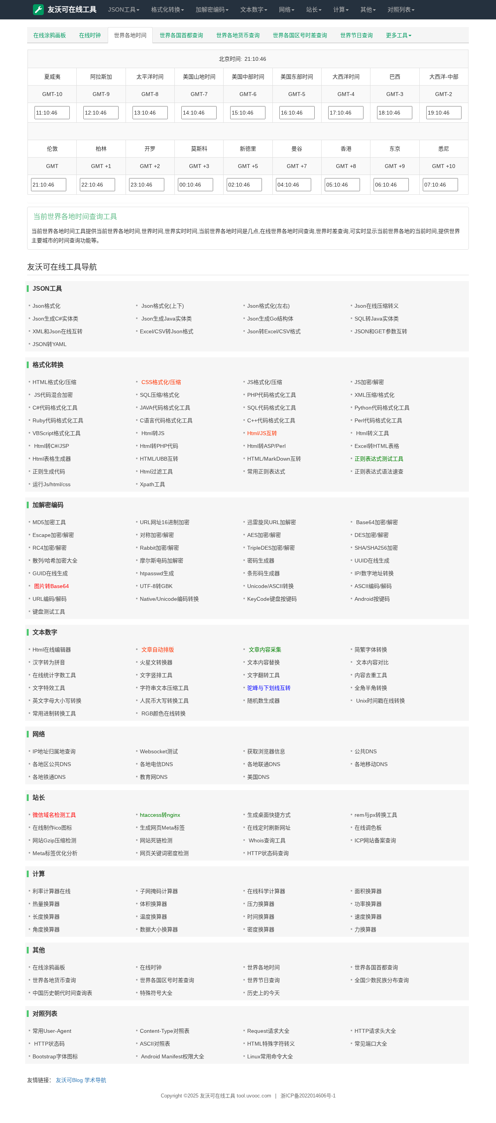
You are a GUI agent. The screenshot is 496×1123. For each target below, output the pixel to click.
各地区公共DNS (52, 764)
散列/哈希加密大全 (55, 560)
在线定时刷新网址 (269, 828)
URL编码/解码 (50, 599)
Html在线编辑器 (52, 649)
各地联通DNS (263, 764)
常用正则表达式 (266, 471)
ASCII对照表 (155, 1044)
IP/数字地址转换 (374, 573)
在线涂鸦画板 (49, 35)
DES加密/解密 (372, 535)
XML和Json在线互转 (58, 331)
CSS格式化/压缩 (160, 382)
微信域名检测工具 (54, 815)
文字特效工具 (49, 688)
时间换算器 (260, 917)
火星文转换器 (156, 662)
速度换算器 (368, 917)
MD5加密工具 (49, 522)
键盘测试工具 (49, 612)
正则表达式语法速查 (379, 471)
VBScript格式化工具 (57, 433)
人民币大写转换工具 (164, 701)
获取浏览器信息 (266, 751)
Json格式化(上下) (162, 306)
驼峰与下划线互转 (269, 688)
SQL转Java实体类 (377, 318)
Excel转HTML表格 (377, 446)
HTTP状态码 (49, 1044)
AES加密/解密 (264, 535)
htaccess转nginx (160, 815)
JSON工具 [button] (122, 9)
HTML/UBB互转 (159, 459)
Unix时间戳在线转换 (380, 701)
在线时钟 (90, 35)
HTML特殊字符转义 (271, 1044)
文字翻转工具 (263, 675)
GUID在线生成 (50, 573)
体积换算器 (153, 904)
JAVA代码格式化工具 (165, 408)
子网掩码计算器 (159, 891)
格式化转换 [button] (165, 9)
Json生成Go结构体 (270, 318)
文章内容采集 (264, 649)
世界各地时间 (130, 35)
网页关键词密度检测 (164, 853)
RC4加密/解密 (50, 548)
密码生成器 (260, 560)
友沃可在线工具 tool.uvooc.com (235, 1096)
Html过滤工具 (156, 471)
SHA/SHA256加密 (376, 548)
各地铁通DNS (49, 777)
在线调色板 (368, 828)
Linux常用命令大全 (270, 1056)
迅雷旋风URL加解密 (271, 522)
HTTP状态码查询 (268, 853)
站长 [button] (312, 9)
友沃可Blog (69, 1080)
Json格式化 (46, 306)
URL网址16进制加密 (164, 522)
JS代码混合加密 (53, 395)
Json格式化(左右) (268, 306)
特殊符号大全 (156, 993)
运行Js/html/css (52, 484)
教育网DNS (153, 777)
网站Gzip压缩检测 (54, 840)
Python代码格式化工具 (382, 408)
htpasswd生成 (157, 573)
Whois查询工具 (266, 840)
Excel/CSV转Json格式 (166, 331)
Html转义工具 (372, 433)
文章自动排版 (157, 649)
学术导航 (95, 1080)
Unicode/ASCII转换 (270, 586)
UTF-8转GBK (156, 586)
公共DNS (366, 751)
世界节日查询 (356, 35)
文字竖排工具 (156, 675)
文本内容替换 (263, 662)
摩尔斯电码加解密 (161, 560)
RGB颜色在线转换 (163, 713)
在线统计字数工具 (54, 675)
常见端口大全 (371, 1044)
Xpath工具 (152, 484)
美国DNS (258, 777)
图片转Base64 (51, 586)
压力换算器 (260, 904)
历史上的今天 (263, 993)
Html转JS (152, 433)
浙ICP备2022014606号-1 (308, 1096)
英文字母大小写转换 (57, 701)
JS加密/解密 (369, 382)
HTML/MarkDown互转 (274, 459)
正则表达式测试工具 (379, 459)
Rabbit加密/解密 (159, 548)
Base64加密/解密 (376, 522)
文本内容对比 (372, 662)
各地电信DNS (156, 764)
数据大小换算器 (159, 929)
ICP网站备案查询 (375, 840)
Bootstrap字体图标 (55, 1056)
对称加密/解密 (157, 535)
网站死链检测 (156, 840)
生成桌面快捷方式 (269, 815)
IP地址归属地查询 (54, 751)
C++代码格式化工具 (271, 420)
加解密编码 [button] (210, 9)
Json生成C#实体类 (55, 318)
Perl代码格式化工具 (378, 420)
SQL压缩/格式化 (159, 395)
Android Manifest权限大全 (172, 1056)
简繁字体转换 (371, 649)
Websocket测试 (159, 751)
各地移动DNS (371, 764)
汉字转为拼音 (49, 662)
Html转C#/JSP (51, 446)
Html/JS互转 (262, 433)
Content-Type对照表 (164, 1031)
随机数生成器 (263, 701)
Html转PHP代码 (159, 446)
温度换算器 (153, 917)
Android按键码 (372, 599)
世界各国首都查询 (181, 35)
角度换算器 (46, 929)
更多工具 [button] (397, 35)
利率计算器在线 (52, 891)
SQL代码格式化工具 (271, 408)
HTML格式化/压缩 (54, 382)
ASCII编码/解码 (373, 586)
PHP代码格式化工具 (271, 395)
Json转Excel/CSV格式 (274, 331)
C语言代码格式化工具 (166, 420)
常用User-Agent (52, 1031)
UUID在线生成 (372, 560)
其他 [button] (366, 9)
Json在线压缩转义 (377, 306)
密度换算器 (260, 929)
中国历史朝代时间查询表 (62, 993)
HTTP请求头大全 (375, 1031)
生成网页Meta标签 (162, 828)
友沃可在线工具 (72, 10)
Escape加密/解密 (53, 535)
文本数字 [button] (252, 9)
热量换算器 (46, 904)
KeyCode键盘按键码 (272, 599)
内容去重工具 (371, 675)
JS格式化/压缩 (264, 382)
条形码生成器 (263, 573)
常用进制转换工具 (54, 713)
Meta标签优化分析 (55, 853)
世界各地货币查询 (238, 35)
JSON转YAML (50, 344)
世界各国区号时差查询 (300, 35)
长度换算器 (46, 917)
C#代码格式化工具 (55, 408)
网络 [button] (285, 9)
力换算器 (365, 929)
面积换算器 (368, 891)
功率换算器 (368, 904)
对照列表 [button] (399, 9)
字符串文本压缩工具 (164, 688)
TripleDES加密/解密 (271, 548)
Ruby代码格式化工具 (58, 420)
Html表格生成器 (52, 459)
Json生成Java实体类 (166, 318)
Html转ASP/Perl (266, 446)
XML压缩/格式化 (374, 395)
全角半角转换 (371, 688)
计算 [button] (339, 9)
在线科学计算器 (266, 891)
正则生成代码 (49, 471)
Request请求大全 (268, 1031)
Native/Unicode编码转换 (169, 599)
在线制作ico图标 (52, 828)
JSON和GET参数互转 (381, 331)
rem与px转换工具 (376, 815)
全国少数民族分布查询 (382, 980)
